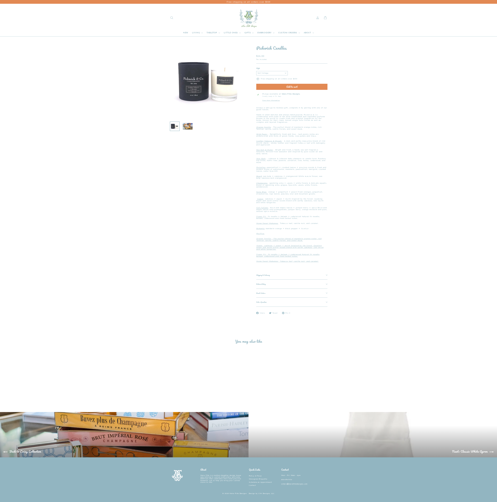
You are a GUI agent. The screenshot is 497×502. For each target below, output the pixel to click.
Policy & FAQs (255, 476)
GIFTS (248, 33)
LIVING (196, 33)
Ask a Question (261, 302)
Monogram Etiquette (258, 479)
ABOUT (308, 33)
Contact (252, 485)
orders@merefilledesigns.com (294, 484)
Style (258, 68)
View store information (271, 100)
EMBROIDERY (264, 33)
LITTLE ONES (231, 33)
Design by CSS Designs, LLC (262, 493)
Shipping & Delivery (263, 275)
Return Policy (261, 284)
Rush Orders (260, 293)
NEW (185, 33)
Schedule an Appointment (260, 482)
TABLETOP (212, 33)
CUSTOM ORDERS (288, 33)
